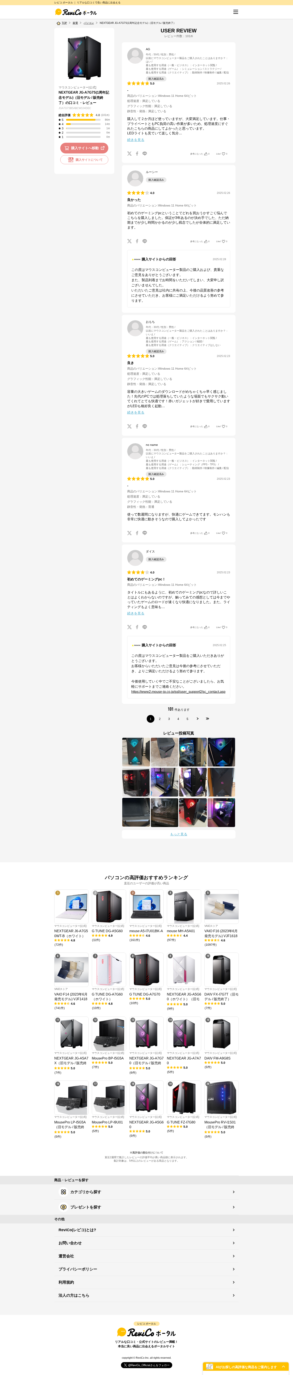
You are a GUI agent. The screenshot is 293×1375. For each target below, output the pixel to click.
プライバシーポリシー (78, 1269)
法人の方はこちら (74, 1295)
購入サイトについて (89, 159)
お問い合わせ (70, 1243)
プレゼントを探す (85, 1207)
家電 (75, 22)
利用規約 (66, 1282)
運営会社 (66, 1256)
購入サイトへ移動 (85, 148)
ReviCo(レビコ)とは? (77, 1230)
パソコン (89, 22)
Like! (221, 154)
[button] (246, 1366)
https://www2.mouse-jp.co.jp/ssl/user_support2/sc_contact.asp (178, 692)
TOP (64, 22)
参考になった (200, 154)
